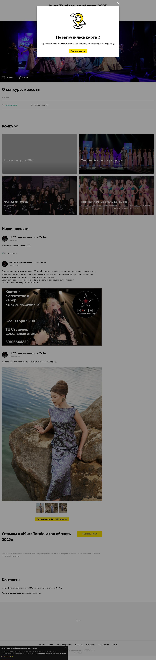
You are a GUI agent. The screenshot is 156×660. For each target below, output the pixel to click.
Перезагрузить (78, 51)
